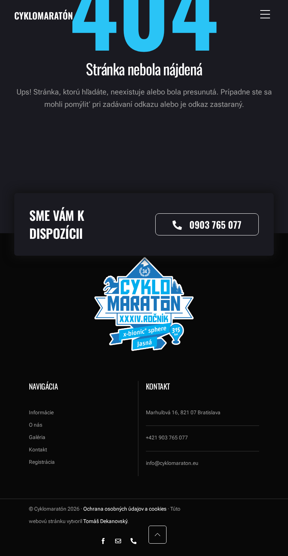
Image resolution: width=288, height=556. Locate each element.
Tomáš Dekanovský (105, 521)
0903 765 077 (215, 224)
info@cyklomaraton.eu (172, 463)
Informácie (41, 412)
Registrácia (42, 462)
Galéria (37, 437)
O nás (35, 425)
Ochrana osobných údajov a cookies (124, 509)
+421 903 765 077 (167, 438)
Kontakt (38, 450)
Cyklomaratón (43, 15)
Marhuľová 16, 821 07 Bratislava (183, 412)
